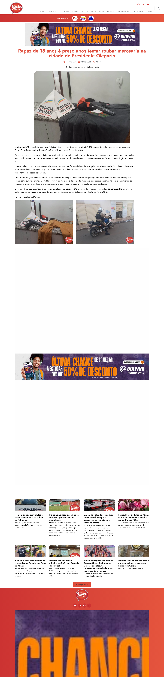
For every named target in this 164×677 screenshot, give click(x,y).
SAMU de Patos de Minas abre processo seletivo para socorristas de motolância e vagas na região (98, 518)
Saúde (93, 11)
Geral (101, 11)
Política (85, 11)
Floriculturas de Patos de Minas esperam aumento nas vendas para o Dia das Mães (133, 517)
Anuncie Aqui (123, 11)
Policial (75, 11)
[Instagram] (143, 4)
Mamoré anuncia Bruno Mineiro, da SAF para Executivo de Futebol (64, 563)
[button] (159, 8)
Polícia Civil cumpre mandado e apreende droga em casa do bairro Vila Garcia (133, 563)
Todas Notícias (53, 11)
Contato (149, 11)
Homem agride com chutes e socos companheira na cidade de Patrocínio (29, 517)
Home (42, 11)
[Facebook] (138, 4)
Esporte (66, 11)
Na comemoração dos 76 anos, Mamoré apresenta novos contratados (64, 517)
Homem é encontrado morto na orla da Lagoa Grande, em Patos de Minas (30, 563)
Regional (111, 11)
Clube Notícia (137, 11)
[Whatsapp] (152, 4)
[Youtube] (148, 4)
